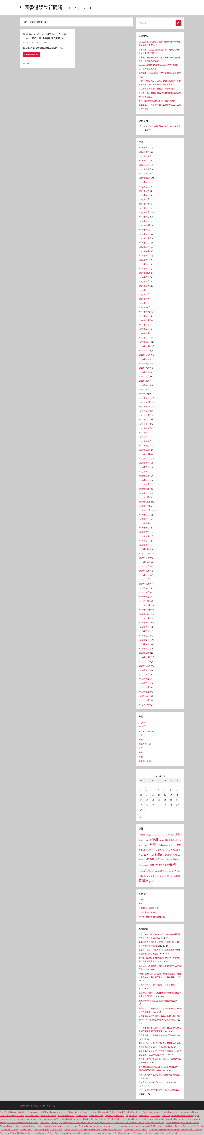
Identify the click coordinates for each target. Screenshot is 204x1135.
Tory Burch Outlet (54, 1129)
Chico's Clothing (18, 1112)
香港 (28, 63)
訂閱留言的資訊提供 (148, 912)
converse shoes (96, 1115)
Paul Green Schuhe (123, 1133)
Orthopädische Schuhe (111, 1129)
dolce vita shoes (58, 1112)
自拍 (171, 871)
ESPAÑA (142, 726)
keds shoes (72, 1119)
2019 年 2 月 (144, 493)
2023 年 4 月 (144, 294)
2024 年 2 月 (144, 264)
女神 (147, 849)
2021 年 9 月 (144, 359)
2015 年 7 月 (144, 679)
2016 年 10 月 (144, 614)
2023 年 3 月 (144, 299)
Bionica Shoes (26, 1129)
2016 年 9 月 (144, 618)
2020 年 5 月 (144, 428)
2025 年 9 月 (144, 186)
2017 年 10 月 (144, 562)
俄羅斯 (175, 840)
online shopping (146, 731)
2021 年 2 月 (144, 389)
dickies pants (158, 1122)
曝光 (162, 854)
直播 (169, 860)
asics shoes (144, 1115)
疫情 (162, 860)
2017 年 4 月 (144, 588)
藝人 (147, 876)
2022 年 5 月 (144, 325)
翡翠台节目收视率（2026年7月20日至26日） (159, 1082)
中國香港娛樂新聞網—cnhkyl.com (55, 7)
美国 (141, 752)
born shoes (45, 1122)
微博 (161, 850)
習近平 (150, 871)
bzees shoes (32, 1122)
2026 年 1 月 (144, 173)
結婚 (141, 865)
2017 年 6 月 (144, 579)
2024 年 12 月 (144, 221)
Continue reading (31, 54)
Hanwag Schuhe (59, 1122)
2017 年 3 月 (144, 592)
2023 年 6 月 (144, 286)
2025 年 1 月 (144, 216)
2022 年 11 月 (144, 312)
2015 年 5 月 (144, 687)
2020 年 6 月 (144, 424)
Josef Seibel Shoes (9, 1129)
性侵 (167, 850)
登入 (141, 904)
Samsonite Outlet (107, 1112)
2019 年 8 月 (144, 467)
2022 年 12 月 (144, 307)
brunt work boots (48, 1115)
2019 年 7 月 (144, 471)
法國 (170, 855)
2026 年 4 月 (144, 165)
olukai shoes (32, 1119)
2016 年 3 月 (144, 644)
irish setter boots (184, 1112)
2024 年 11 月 (144, 225)
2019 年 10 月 (144, 458)
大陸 (141, 748)
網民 (154, 865)
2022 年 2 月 (144, 337)
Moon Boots (154, 1129)
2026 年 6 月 (144, 156)
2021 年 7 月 (144, 368)
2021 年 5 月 (144, 376)
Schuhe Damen (173, 1122)
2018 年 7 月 (144, 523)
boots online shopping (18, 1126)
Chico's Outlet (54, 1133)
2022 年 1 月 (144, 342)
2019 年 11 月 (144, 454)
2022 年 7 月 (144, 316)
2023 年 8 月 (144, 277)
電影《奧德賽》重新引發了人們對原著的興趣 (159, 1075)
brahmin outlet (168, 1129)
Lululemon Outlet (140, 1112)
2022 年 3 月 (144, 333)
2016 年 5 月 (144, 635)
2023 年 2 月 (144, 303)
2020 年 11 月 (144, 402)
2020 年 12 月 (144, 398)
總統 (164, 864)
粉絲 (177, 859)
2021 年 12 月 (144, 346)
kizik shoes (93, 1112)
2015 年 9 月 (144, 670)
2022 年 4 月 (144, 329)
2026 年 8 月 (144, 147)
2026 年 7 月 (144, 152)
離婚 (163, 876)
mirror (164, 835)
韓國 (176, 876)
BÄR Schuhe (195, 1129)
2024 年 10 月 (144, 229)
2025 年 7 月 (144, 195)
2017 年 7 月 (144, 575)
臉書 (164, 871)
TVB (148, 840)
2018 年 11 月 (144, 506)
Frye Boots (5, 1112)
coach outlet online (123, 1122)
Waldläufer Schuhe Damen (162, 1112)
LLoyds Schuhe (79, 1126)
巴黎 (154, 850)
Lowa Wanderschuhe (103, 1133)
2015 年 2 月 (144, 700)
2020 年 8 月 (144, 415)
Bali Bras (169, 1126)
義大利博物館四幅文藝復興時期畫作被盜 (157, 101)
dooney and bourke (61, 1126)
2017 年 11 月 (144, 558)
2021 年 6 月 (144, 372)
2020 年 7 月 (144, 419)
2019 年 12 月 (144, 450)
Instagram (156, 835)
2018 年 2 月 (144, 545)
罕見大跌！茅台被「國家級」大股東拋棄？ (158, 89)
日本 (150, 854)
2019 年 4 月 (144, 484)
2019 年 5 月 (144, 480)
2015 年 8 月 (144, 674)
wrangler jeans (141, 1126)
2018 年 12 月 (144, 502)
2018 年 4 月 (144, 536)
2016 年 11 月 (144, 610)
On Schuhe (198, 1126)
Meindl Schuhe (124, 1112)
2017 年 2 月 (144, 597)
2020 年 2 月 (144, 441)
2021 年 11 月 (144, 350)
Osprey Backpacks (169, 1133)
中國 (158, 839)
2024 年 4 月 (144, 255)
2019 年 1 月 (144, 497)
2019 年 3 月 (144, 489)
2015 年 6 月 (144, 683)
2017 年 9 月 (144, 566)
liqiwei (46, 42)
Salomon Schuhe (107, 1119)
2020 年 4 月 (144, 432)
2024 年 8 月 (144, 238)
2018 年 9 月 (144, 514)
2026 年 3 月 (144, 169)
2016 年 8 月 (144, 622)
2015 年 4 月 (144, 692)
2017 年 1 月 (144, 601)
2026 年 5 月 (144, 160)
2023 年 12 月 (144, 273)
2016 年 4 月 (144, 640)
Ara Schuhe (18, 1115)
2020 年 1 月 (144, 445)
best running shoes (91, 1122)
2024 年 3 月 (144, 260)
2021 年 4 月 (144, 381)
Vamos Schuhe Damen (74, 1129)
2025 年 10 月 (144, 182)
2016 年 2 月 (144, 648)
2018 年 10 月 (144, 510)
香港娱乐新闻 (145, 761)
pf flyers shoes (94, 1126)
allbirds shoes (74, 1122)
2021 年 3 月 (144, 385)
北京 (146, 845)
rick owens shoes (125, 1126)
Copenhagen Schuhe (114, 1115)
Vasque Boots (19, 1119)
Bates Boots (39, 1129)
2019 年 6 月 (144, 476)
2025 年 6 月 (144, 199)
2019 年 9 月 (144, 463)
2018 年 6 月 (144, 527)
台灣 (141, 735)
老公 (157, 871)
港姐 (177, 855)
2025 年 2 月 (144, 212)
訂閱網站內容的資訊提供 (150, 908)
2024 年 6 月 (144, 247)
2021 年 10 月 (144, 355)
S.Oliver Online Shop (77, 1112)
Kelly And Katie (25, 1133)
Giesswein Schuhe (8, 1133)
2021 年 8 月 (144, 363)
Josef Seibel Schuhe (88, 1119)
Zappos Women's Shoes (39, 1112)
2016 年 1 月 (144, 653)
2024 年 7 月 (144, 242)
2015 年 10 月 (144, 666)
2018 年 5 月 (144, 532)
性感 (174, 850)
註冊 (141, 899)
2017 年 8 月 (144, 571)
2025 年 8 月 (144, 191)
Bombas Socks (93, 1129)
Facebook (145, 835)
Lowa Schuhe (154, 1119)
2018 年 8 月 (144, 519)
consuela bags (108, 1126)
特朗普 (153, 859)
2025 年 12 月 (144, 178)
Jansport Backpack (183, 1126)
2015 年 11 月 (144, 661)
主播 (167, 840)
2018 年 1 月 (144, 549)
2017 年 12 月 (144, 553)
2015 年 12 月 (144, 657)
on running (180, 1119)
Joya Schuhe (131, 1115)
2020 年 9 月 (144, 411)
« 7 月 (141, 816)
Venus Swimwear (70, 1133)
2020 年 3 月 (144, 437)
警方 (156, 876)
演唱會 (143, 860)
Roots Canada (85, 1133)
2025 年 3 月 (144, 208)
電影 (169, 876)
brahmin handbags (187, 1115)
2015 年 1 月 (144, 704)
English (142, 722)
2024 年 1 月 (144, 268)
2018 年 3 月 (144, 540)
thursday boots (140, 1119)
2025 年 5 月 (144, 204)
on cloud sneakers (66, 1115)
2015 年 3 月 (144, 696)
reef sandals (107, 1122)
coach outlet (81, 1115)
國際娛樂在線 (145, 744)
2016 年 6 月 (144, 631)
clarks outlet (168, 1119)
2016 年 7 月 (144, 627)
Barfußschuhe (59, 1119)
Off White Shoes (156, 1126)
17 (141, 800)
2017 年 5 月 (144, 584)
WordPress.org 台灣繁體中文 (152, 917)
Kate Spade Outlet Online (135, 1129)
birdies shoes (45, 1119)
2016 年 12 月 (144, 605)
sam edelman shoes (16, 1122)
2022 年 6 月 (144, 320)
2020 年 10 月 (145, 407)
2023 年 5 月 (144, 290)
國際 (141, 739)
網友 (146, 865)
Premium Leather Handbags (147, 1133)
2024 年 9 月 (144, 234)
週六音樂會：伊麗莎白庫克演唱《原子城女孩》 (160, 1035)
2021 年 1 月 (144, 394)
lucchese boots (32, 1115)
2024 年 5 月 (144, 251)
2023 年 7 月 (144, 281)
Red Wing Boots (169, 1115)
